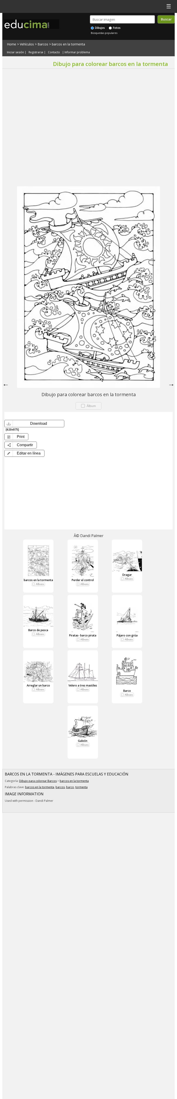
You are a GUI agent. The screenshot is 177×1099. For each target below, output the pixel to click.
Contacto (54, 52)
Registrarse (36, 52)
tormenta (81, 787)
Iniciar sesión (15, 52)
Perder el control (83, 580)
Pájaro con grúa (127, 635)
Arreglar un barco (38, 685)
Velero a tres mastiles (82, 685)
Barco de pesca (38, 630)
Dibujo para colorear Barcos (38, 781)
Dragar (127, 575)
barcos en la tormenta (68, 44)
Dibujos (99, 28)
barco (70, 787)
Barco (127, 691)
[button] (24, 453)
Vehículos (27, 44)
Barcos (43, 44)
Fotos (116, 28)
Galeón (82, 741)
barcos (60, 787)
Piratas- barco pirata (82, 635)
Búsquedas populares (104, 33)
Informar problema (77, 52)
